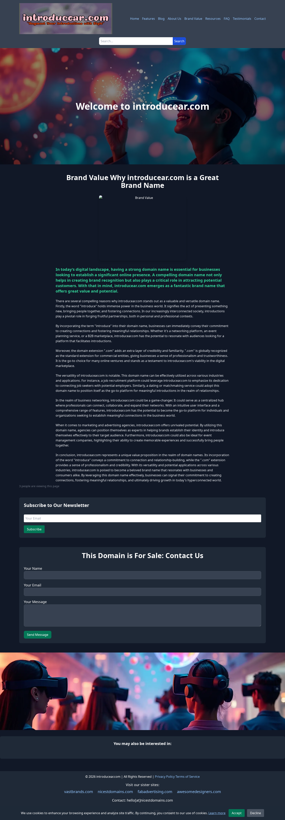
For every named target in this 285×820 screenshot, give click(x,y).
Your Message (35, 601)
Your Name (33, 568)
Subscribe (34, 529)
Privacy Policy (165, 776)
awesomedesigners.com (199, 791)
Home (134, 18)
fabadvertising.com (155, 791)
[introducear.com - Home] (65, 18)
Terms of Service (187, 776)
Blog (161, 18)
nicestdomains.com (115, 791)
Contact (260, 18)
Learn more (216, 813)
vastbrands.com (78, 791)
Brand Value (193, 18)
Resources (213, 18)
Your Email (32, 585)
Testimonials (242, 18)
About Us (174, 18)
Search (179, 41)
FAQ (227, 18)
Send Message (37, 635)
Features (148, 18)
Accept (237, 813)
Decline (255, 813)
